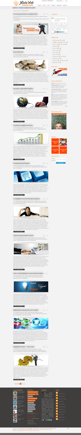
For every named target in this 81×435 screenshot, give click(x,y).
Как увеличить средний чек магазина (23, 125)
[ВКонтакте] (54, 31)
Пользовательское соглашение (31, 430)
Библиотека (33, 239)
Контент (37, 16)
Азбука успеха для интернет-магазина (23, 235)
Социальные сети (30, 423)
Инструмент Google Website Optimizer (23, 88)
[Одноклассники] (56, 31)
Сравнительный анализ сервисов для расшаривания (21, 410)
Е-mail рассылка (17, 312)
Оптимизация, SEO (37, 92)
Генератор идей (33, 55)
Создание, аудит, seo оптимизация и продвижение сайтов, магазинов (44, 428)
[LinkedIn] (58, 31)
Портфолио (63, 56)
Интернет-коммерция (26, 16)
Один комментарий (25, 56)
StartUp (29, 55)
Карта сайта (14, 430)
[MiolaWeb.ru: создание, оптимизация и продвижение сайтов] (59, 72)
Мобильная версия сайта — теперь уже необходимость (21, 397)
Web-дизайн (59, 42)
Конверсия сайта (33, 16)
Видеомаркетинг (18, 275)
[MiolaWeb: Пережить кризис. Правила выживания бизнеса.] (15, 408)
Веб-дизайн (37, 413)
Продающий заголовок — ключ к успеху (23, 346)
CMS (53, 40)
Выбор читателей (38, 239)
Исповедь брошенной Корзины (21, 163)
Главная (18, 10)
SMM (63, 40)
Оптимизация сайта (31, 406)
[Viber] (60, 31)
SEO (15, 165)
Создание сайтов (31, 402)
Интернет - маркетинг (18, 16)
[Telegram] (64, 31)
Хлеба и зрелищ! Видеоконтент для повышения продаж (28, 273)
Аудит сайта (29, 418)
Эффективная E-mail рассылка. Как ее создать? (26, 310)
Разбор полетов (43, 92)
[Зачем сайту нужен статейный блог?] (58, 121)
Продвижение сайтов (31, 400)
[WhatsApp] (61, 31)
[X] (57, 31)
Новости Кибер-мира (56, 54)
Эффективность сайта (39, 54)
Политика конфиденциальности (21, 430)
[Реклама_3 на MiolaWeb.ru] (55, 153)
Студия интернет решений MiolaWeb (23, 3)
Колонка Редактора (55, 52)
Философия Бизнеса (63, 60)
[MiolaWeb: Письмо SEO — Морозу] (15, 417)
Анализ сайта (17, 91)
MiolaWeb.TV (58, 40)
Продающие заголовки (37, 349)
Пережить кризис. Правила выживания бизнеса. (21, 406)
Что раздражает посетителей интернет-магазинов (26, 198)
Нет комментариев (16, 20)
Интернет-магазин (26, 127)
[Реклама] (55, 145)
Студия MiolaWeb (19, 55)
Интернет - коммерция (40, 55)
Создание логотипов (35, 418)
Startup (35, 423)
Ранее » (66, 106)
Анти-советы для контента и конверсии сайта (25, 14)
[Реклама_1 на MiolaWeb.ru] (63, 153)
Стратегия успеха (16, 17)
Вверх (68, 428)
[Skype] (62, 31)
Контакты (38, 430)
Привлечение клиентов (43, 16)
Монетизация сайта (18, 52)
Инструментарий (31, 92)
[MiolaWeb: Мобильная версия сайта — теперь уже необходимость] (15, 399)
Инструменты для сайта (31, 416)
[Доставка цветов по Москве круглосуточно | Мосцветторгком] (63, 145)
